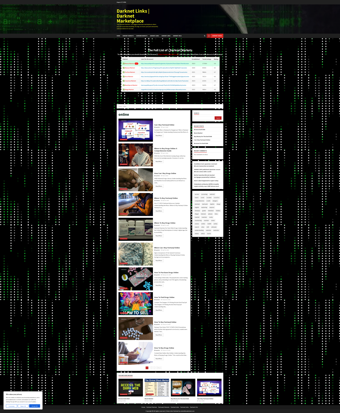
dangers (215, 201)
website (208, 230)
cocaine (209, 197)
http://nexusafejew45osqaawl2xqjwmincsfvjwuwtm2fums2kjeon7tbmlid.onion (165, 63)
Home (118, 36)
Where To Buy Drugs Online (135, 229)
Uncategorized (123, 139)
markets (204, 217)
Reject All (23, 406)
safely (215, 224)
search (197, 227)
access (197, 194)
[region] (23, 400)
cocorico (216, 197)
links (216, 214)
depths (212, 204)
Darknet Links (154, 36)
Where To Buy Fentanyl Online (135, 204)
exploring (204, 207)
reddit (209, 224)
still (208, 227)
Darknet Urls (177, 36)
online (203, 224)
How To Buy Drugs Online (135, 353)
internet (203, 214)
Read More (159, 135)
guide (204, 210)
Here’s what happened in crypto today (206, 180)
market (197, 217)
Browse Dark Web (199, 129)
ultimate (213, 227)
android (212, 194)
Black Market (198, 133)
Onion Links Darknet (172, 411)
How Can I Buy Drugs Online (135, 179)
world (209, 233)
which (203, 233)
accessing (204, 194)
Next (159, 368)
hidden (218, 210)
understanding (199, 230)
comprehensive (199, 201)
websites (216, 230)
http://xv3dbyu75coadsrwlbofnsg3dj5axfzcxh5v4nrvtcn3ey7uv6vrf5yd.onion (164, 81)
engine (197, 207)
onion (213, 220)
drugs (218, 204)
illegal (197, 214)
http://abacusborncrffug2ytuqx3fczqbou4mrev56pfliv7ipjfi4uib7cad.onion (164, 68)
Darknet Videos (217, 36)
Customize (12, 406)
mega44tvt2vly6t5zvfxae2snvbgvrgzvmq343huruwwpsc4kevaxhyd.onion (163, 89)
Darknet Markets (128, 36)
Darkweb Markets (141, 36)
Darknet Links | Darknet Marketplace (133, 16)
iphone (210, 214)
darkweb (205, 204)
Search (196, 113)
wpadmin (157, 127)
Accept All (34, 406)
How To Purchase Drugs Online (135, 278)
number (206, 220)
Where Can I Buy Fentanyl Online (135, 254)
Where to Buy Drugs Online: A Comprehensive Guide (135, 154)
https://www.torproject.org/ (168, 54)
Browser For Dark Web (201, 143)
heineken (211, 210)
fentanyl (197, 210)
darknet (197, 204)
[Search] (204, 36)
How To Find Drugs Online (135, 303)
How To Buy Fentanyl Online (135, 328)
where (197, 233)
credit (208, 201)
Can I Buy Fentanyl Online (135, 130)
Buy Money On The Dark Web (203, 136)
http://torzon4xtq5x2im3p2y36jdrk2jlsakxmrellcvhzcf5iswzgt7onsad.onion (164, 72)
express (212, 207)
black (196, 197)
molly (211, 217)
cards (202, 197)
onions (197, 224)
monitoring (198, 220)
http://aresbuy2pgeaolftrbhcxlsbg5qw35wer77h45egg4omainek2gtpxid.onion (165, 76)
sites (202, 227)
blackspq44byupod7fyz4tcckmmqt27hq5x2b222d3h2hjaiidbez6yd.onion (163, 85)
